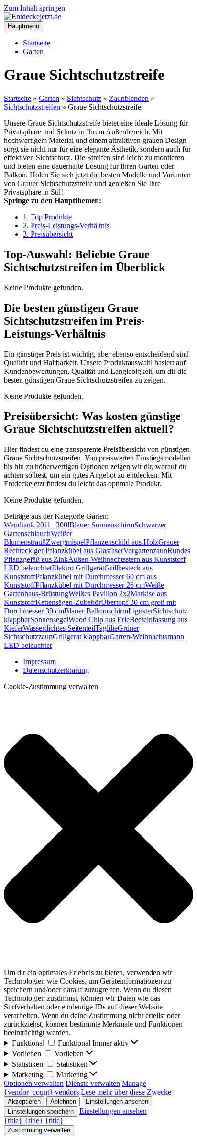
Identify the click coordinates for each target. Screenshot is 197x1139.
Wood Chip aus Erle (99, 619)
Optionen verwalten (34, 1083)
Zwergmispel (66, 542)
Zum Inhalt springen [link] (34, 8)
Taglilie (106, 628)
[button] (98, 829)
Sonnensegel (49, 619)
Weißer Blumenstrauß (38, 537)
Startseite (36, 43)
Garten (33, 51)
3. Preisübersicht (48, 234)
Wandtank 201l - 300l (36, 525)
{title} (13, 1121)
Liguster (140, 611)
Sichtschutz (84, 98)
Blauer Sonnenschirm (101, 525)
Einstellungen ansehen (117, 1101)
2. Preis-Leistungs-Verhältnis (66, 225)
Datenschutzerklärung (56, 670)
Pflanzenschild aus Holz (122, 542)
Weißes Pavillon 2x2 (99, 594)
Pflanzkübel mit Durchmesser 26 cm (90, 585)
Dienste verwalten (93, 1083)
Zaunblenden (129, 98)
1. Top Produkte (47, 217)
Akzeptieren (24, 1101)
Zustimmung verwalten (39, 1130)
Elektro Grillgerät (78, 568)
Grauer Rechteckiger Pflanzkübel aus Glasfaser (91, 546)
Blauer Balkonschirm (96, 611)
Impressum (39, 661)
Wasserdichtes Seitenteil (59, 628)
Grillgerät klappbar (81, 637)
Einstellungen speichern (41, 1111)
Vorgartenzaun (145, 551)
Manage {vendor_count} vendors (75, 1087)
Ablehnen (63, 1101)
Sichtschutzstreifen (32, 107)
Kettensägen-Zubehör (68, 602)
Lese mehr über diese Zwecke (126, 1092)
